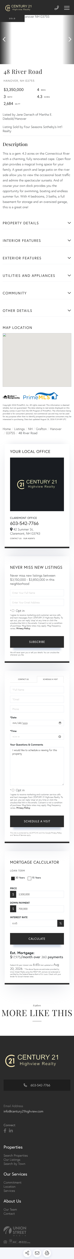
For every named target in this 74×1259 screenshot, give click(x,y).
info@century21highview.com (23, 1111)
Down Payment (20, 902)
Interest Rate (18, 917)
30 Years (20, 877)
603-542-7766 (24, 523)
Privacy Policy (23, 628)
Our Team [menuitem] (10, 1209)
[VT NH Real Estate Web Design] (37, 1231)
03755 (10, 433)
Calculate (37, 938)
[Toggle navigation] (67, 8)
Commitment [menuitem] (13, 1182)
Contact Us (16, 538)
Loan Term (17, 870)
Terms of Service (19, 835)
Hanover (55, 429)
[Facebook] (5, 1130)
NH (30, 429)
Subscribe (37, 642)
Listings (19, 429)
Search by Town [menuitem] (14, 1164)
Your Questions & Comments (26, 744)
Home (7, 429)
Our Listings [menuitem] (12, 1159)
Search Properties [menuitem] (16, 1155)
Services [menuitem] (9, 1191)
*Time (13, 731)
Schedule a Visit (50, 679)
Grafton (41, 429)
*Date (13, 717)
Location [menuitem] (9, 1186)
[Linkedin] (11, 1130)
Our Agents (29, 538)
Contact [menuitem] (9, 1213)
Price (13, 888)
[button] (6, 39)
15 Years (36, 877)
